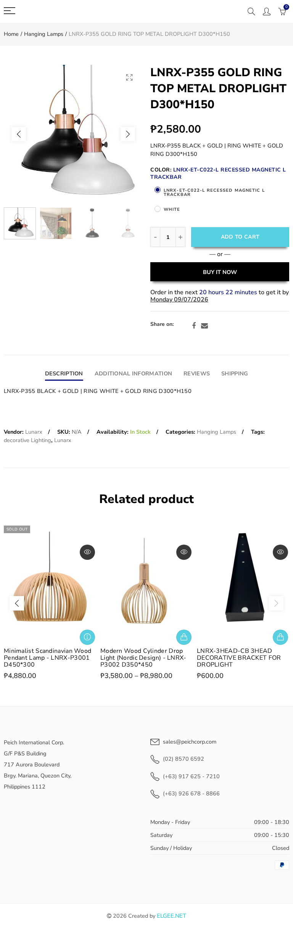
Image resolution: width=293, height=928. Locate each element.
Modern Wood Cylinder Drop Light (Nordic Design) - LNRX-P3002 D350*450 (143, 658)
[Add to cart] (280, 637)
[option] (73, 134)
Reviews (197, 373)
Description (64, 373)
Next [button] (128, 134)
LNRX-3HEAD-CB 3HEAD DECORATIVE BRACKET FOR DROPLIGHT (239, 658)
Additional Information (133, 373)
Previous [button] (18, 134)
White (172, 209)
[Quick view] (87, 552)
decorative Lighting (27, 440)
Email (204, 325)
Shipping (234, 373)
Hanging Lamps (43, 34)
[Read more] (87, 637)
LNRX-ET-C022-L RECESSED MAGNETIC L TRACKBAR (214, 192)
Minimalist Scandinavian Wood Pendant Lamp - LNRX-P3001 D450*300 (47, 658)
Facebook (194, 325)
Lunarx (33, 432)
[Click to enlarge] (129, 77)
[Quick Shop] (184, 637)
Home (11, 34)
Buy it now (220, 272)
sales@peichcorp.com (189, 741)
